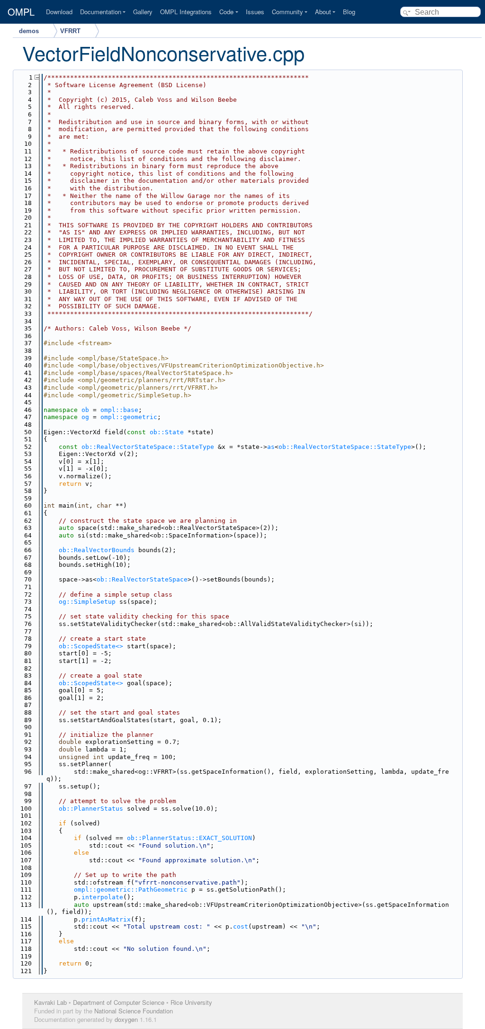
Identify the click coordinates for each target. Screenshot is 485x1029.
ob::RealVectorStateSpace (142, 579)
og (85, 417)
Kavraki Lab (50, 1002)
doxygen (126, 1019)
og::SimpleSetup (87, 601)
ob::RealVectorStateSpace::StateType (147, 446)
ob (85, 409)
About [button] (323, 11)
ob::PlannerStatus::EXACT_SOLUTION (189, 837)
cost (240, 926)
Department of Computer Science (118, 1002)
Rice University (191, 1002)
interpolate (102, 897)
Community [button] (287, 11)
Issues (255, 11)
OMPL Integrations (186, 11)
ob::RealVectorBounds (97, 550)
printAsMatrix (106, 919)
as (271, 446)
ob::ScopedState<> (91, 646)
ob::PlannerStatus (91, 808)
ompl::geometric (128, 417)
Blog (349, 11)
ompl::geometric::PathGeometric (131, 889)
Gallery (143, 11)
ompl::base (119, 409)
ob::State (167, 432)
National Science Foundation (133, 1010)
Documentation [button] (100, 11)
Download (59, 11)
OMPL (21, 11)
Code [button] (226, 11)
